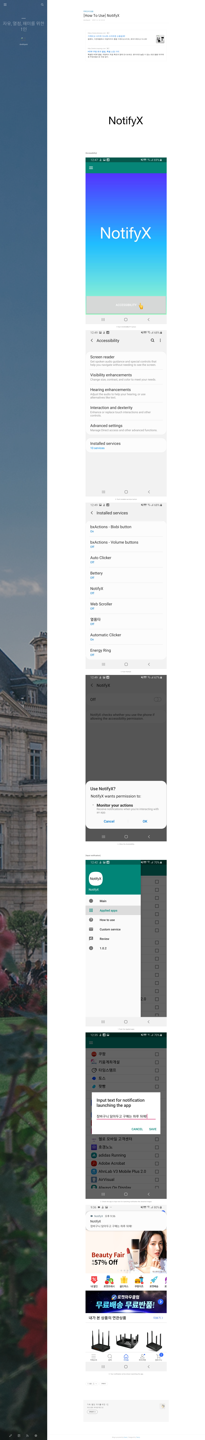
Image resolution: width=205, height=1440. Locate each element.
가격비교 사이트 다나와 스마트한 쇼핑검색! (106, 36)
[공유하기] (93, 1383)
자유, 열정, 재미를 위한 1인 (23, 26)
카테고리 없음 (88, 11)
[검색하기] (42, 4)
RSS (27, 1436)
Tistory (138, 1437)
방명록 (19, 1436)
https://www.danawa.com (97, 33)
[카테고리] (5, 4)
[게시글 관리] (96, 1383)
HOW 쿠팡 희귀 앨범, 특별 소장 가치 (103, 51)
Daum (125, 1437)
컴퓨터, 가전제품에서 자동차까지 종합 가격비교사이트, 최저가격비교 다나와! (117, 39)
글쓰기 (11, 1436)
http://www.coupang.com (97, 48)
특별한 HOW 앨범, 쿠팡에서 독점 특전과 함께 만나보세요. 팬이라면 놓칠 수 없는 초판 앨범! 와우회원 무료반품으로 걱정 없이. (126, 55)
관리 (36, 1436)
